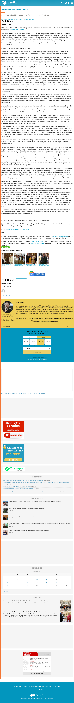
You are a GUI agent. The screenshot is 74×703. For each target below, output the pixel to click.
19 (56, 582)
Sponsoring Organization (34, 686)
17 (37, 582)
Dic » (7, 591)
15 (17, 582)
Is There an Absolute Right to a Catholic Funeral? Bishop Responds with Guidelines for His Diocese (31, 516)
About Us (16, 686)
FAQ (20, 686)
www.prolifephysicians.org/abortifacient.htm (18, 229)
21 (7, 585)
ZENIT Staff (19, 19)
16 (27, 582)
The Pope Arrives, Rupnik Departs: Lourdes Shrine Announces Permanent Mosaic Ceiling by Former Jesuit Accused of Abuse (31, 491)
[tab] (30, 654)
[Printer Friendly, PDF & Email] (5, 247)
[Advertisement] (37, 381)
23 (27, 585)
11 (46, 579)
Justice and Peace (29, 19)
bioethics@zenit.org (37, 241)
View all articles (5, 295)
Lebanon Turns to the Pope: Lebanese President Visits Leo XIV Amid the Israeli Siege (25, 611)
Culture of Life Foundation (17, 29)
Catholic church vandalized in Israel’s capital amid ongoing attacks (18, 488)
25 (46, 585)
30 (27, 588)
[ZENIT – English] (20, 3)
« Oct (4, 591)
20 (66, 582)
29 (17, 588)
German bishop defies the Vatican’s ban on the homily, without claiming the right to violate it (29, 530)
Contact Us (57, 686)
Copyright (51, 686)
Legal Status (45, 686)
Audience (24, 686)
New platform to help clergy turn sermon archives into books (16, 486)
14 (7, 582)
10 (37, 579)
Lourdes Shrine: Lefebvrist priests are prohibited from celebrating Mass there (26, 508)
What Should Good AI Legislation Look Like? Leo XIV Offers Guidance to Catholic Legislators (23, 480)
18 (46, 582)
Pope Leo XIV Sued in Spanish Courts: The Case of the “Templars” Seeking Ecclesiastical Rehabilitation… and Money (35, 501)
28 (7, 588)
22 (17, 585)
